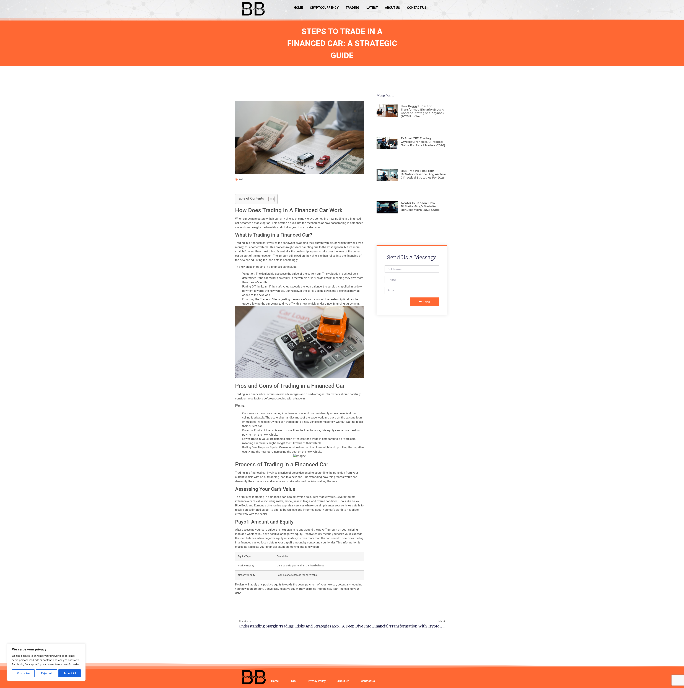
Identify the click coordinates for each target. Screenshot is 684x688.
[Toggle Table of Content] (270, 199)
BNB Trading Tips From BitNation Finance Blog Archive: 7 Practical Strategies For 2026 (424, 174)
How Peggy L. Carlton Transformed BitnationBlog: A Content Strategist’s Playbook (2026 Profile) (422, 111)
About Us (392, 7)
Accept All (70, 673)
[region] (46, 662)
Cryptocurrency (324, 7)
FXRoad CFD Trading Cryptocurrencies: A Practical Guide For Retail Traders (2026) (423, 142)
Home (298, 7)
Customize (23, 673)
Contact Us (416, 7)
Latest (372, 7)
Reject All (46, 673)
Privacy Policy (317, 681)
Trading (352, 7)
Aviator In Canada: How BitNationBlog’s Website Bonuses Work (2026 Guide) (421, 206)
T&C (293, 681)
